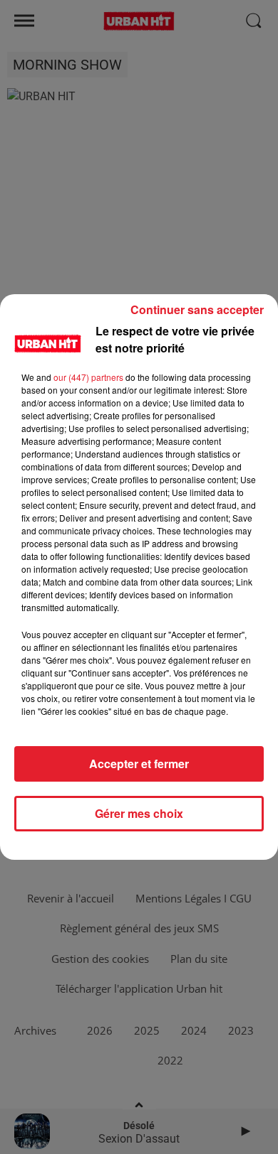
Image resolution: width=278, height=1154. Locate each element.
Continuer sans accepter (197, 309)
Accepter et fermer (139, 763)
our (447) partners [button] (88, 377)
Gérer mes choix (139, 813)
